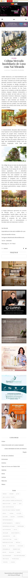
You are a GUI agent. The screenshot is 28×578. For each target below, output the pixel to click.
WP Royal (17, 575)
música (18, 542)
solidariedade (7, 555)
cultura (5, 516)
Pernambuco (6, 549)
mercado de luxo (8, 542)
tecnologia (15, 558)
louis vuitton (7, 539)
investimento (15, 532)
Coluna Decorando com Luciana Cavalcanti (13, 445)
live (14, 536)
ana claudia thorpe (9, 497)
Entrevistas (5, 459)
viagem (13, 562)
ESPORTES (15, 1)
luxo (15, 539)
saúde (18, 552)
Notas (3, 473)
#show (11, 493)
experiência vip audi (9, 526)
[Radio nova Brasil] (14, 26)
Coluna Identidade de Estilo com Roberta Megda (15, 450)
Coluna (14, 58)
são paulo (6, 558)
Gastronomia (7, 529)
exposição (21, 526)
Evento (18, 523)
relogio (11, 552)
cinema (11, 513)
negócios (12, 545)
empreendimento (8, 519)
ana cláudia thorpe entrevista (12, 500)
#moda (5, 493)
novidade (20, 545)
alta (17, 493)
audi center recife (8, 506)
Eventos (4, 463)
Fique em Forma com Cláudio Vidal (11, 466)
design (13, 516)
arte (14, 503)
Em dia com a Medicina (8, 455)
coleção (18, 513)
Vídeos (3, 484)
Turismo (5, 562)
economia (20, 516)
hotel (15, 529)
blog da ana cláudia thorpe (11, 510)
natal (4, 545)
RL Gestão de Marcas (18, 573)
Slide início (4, 481)
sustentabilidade (19, 555)
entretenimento (8, 523)
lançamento (6, 536)
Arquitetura (6, 503)
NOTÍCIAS (10, 1)
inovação (5, 532)
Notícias (4, 477)
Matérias (4, 470)
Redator (6, 248)
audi (20, 503)
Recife (4, 552)
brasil (4, 513)
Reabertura (16, 549)
